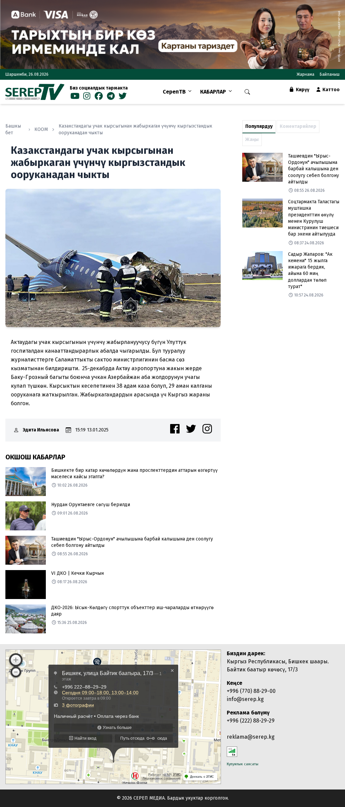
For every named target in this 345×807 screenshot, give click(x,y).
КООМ (41, 129)
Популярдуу (259, 126)
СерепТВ (174, 92)
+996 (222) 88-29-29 (251, 720)
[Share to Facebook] (174, 428)
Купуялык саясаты (242, 764)
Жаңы (252, 139)
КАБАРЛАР (213, 92)
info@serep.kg (245, 699)
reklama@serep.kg (251, 737)
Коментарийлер (298, 126)
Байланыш (330, 74)
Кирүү (302, 90)
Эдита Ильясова (41, 430)
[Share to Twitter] (191, 428)
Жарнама (305, 74)
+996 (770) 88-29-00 (251, 691)
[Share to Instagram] (207, 428)
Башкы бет (13, 129)
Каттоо (330, 90)
